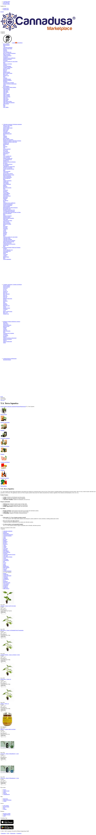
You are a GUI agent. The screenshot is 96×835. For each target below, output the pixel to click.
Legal (4, 815)
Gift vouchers (6, 805)
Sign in (4, 789)
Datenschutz (12, 833)
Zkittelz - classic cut (5, 703)
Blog (4, 807)
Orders (4, 792)
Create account (6, 790)
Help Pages (5, 798)
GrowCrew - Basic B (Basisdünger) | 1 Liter (10, 778)
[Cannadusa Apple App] (7, 823)
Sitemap (4, 809)
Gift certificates (6, 2)
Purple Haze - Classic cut (6, 679)
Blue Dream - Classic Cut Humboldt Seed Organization (12, 630)
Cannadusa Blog (6, 1)
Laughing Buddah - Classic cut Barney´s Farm (10, 654)
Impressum (3, 833)
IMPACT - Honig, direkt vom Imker (8, 729)
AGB (8, 833)
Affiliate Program (6, 814)
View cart (3, 400)
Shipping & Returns (7, 800)
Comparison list (6, 794)
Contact (4, 801)
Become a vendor (6, 813)
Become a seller (6, 3)
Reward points (6, 806)
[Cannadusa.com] (38, 30)
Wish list (5, 793)
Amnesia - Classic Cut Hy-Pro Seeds (8, 605)
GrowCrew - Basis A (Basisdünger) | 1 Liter (10, 753)
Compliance (19, 833)
